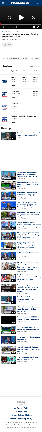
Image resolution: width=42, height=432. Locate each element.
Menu (3, 3)
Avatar (37, 3)
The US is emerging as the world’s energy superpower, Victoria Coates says (27, 205)
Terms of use (21, 412)
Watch (14, 85)
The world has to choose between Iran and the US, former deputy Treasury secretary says (29, 225)
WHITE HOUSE (35, 58)
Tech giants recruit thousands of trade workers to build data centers (28, 349)
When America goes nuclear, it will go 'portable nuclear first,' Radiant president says (28, 235)
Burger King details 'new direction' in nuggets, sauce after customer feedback (27, 245)
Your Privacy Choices (23, 415)
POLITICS (25, 58)
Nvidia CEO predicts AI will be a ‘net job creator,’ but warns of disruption (28, 215)
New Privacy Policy (21, 408)
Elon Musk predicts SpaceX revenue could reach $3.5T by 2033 (28, 185)
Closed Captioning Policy (21, 419)
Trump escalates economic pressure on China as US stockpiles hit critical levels (27, 175)
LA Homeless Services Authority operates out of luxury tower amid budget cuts (29, 277)
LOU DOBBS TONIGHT (13, 58)
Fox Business (20, 3)
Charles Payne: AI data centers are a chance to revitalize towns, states (28, 309)
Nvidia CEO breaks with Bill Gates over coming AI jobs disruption (27, 195)
